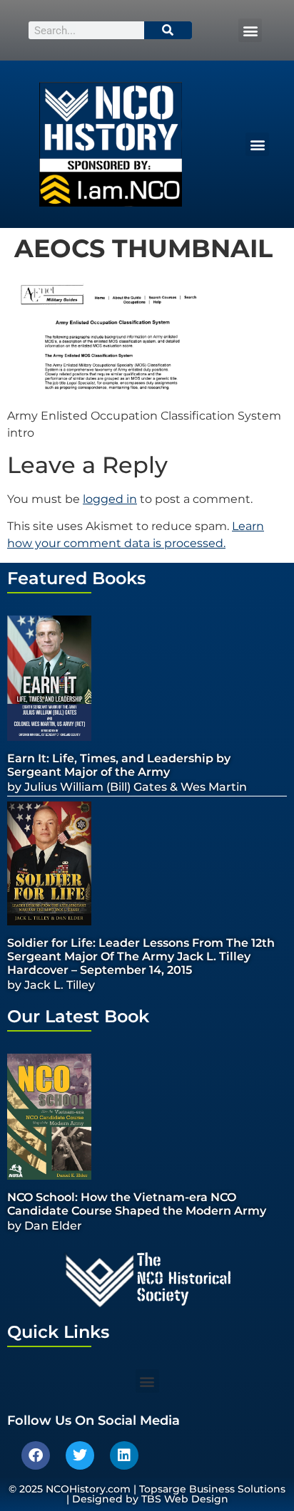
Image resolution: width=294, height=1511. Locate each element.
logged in (110, 499)
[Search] (168, 30)
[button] (250, 30)
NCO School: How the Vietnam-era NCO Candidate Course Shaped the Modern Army (136, 1203)
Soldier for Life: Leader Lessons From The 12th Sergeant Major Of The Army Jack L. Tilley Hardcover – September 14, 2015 (141, 956)
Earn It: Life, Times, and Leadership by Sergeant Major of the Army (118, 765)
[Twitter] (80, 1455)
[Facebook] (35, 1455)
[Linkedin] (124, 1455)
